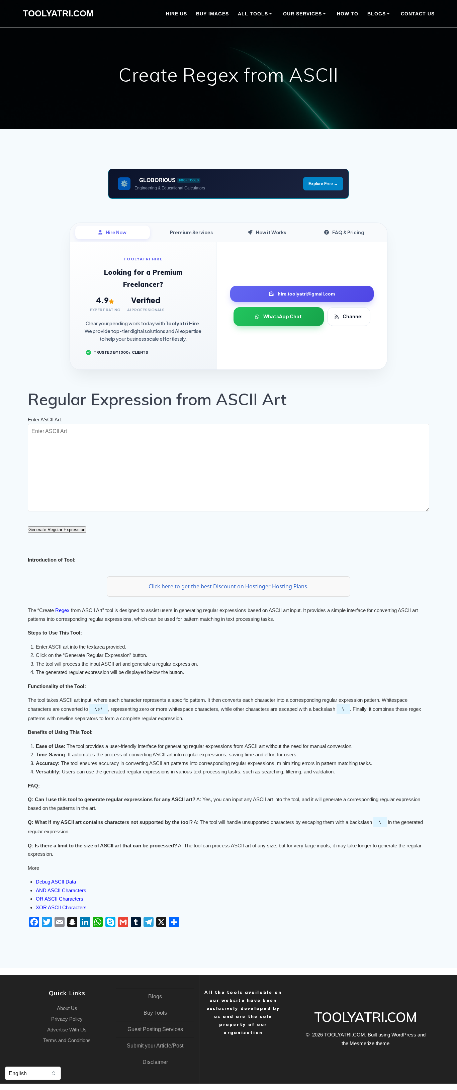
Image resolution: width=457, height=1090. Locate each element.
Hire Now (116, 232)
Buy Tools (155, 1013)
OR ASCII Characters (59, 899)
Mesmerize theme (369, 1043)
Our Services (302, 13)
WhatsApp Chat (282, 316)
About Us (67, 1008)
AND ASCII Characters (61, 890)
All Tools (253, 13)
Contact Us (418, 13)
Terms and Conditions (67, 1040)
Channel (353, 316)
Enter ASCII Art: (45, 419)
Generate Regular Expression (56, 529)
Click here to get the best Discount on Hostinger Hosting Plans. (228, 586)
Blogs (155, 996)
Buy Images (212, 13)
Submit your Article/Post (155, 1046)
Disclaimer (155, 1062)
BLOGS (376, 13)
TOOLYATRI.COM (58, 13)
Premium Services (191, 232)
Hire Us (176, 13)
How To (347, 13)
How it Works (271, 232)
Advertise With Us (67, 1029)
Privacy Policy (67, 1019)
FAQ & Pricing (348, 232)
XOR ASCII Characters (61, 907)
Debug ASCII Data (56, 882)
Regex (62, 610)
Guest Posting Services (155, 1029)
